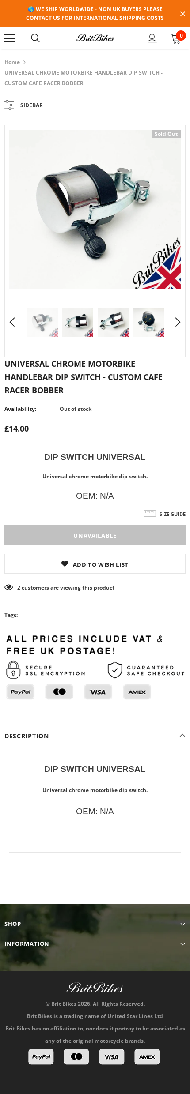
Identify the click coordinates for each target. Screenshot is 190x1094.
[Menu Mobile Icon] (9, 38)
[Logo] (95, 38)
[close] (182, 14)
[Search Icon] (35, 38)
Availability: (20, 409)
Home (12, 62)
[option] (95, 209)
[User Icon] (152, 38)
